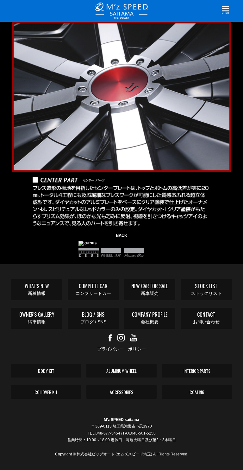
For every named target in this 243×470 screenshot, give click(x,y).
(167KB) (90, 243)
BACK (121, 235)
